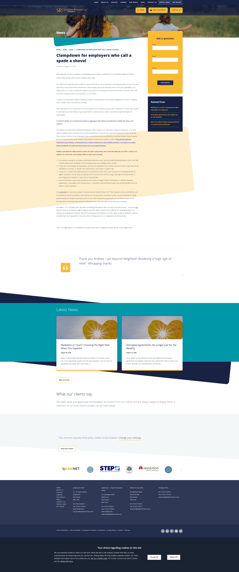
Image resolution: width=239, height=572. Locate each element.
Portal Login (164, 2)
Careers (123, 2)
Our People (133, 2)
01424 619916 (166, 492)
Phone (154, 68)
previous (58, 470)
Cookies (120, 530)
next (181, 470)
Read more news (64, 380)
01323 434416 (109, 506)
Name (154, 44)
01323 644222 (80, 504)
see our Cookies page (99, 558)
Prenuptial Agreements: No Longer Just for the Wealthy (164, 116)
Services (114, 2)
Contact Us (152, 2)
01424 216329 (137, 504)
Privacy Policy (111, 530)
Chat (142, 10)
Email (154, 56)
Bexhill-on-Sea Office (136, 488)
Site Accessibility (75, 530)
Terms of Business (62, 530)
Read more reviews (67, 449)
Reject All (173, 557)
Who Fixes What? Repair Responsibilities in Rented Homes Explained (165, 123)
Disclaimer (101, 530)
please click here (66, 561)
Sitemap (127, 530)
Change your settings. (130, 438)
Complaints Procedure (89, 530)
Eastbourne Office (78, 488)
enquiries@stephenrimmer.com (83, 512)
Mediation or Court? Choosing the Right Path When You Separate (164, 108)
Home (96, 2)
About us (104, 2)
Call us (175, 10)
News (143, 2)
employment (63, 192)
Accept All (154, 557)
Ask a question (159, 10)
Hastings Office (163, 488)
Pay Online (177, 2)
